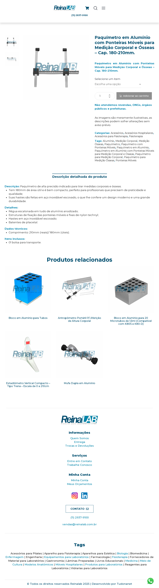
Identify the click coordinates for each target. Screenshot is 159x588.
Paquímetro (112, 144)
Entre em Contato (79, 461)
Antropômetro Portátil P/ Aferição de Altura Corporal (79, 319)
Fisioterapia (136, 136)
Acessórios (117, 133)
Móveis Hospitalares (69, 564)
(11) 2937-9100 (79, 517)
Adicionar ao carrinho (136, 95)
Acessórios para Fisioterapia (111, 136)
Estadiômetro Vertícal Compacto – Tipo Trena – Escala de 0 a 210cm (28, 385)
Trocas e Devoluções (79, 445)
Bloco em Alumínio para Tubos (28, 317)
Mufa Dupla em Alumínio (79, 383)
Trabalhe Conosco (79, 464)
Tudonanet (124, 583)
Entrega (79, 442)
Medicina (131, 560)
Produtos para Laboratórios (104, 564)
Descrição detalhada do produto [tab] (79, 177)
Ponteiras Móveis (126, 160)
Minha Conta (79, 480)
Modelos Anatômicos (39, 564)
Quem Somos (79, 438)
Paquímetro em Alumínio (133, 147)
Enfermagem (14, 557)
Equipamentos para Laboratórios (66, 557)
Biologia (122, 553)
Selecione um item (107, 78)
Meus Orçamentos (79, 484)
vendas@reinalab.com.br (79, 524)
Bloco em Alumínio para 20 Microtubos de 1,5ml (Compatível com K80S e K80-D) (131, 321)
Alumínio (108, 140)
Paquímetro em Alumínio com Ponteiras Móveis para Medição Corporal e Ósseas (124, 152)
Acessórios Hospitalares (139, 133)
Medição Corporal (126, 140)
